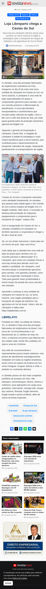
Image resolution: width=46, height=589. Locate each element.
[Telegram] (29, 429)
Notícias (34, 15)
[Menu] (3, 4)
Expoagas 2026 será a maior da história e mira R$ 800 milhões (33, 488)
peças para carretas (23, 416)
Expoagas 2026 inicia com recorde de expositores (32, 458)
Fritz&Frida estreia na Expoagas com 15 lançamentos (10, 488)
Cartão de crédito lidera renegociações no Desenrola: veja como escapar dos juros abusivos (11, 460)
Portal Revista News (15, 46)
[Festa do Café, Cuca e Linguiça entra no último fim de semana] (34, 502)
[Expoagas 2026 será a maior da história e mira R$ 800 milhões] (34, 477)
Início (18, 10)
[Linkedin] (21, 429)
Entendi (8, 583)
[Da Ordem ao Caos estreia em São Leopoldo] (12, 502)
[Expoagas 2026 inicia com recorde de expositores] (34, 448)
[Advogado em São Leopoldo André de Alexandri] (23, 538)
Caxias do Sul (30, 406)
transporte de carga (23, 421)
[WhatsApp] (25, 429)
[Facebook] (12, 429)
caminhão (14, 406)
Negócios (25, 15)
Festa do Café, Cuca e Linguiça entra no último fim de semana (34, 512)
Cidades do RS (26, 10)
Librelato (14, 411)
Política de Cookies (19, 578)
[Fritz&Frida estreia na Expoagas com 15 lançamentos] (12, 477)
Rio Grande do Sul (23, 18)
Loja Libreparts (30, 411)
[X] (16, 429)
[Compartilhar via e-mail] (34, 429)
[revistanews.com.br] (23, 3)
